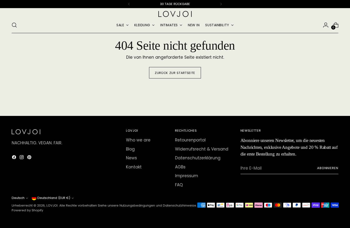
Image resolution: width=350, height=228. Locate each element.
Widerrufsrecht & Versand (201, 149)
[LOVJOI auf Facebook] (14, 158)
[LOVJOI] (175, 14)
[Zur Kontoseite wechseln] (325, 25)
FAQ (179, 185)
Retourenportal (190, 140)
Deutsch (18, 198)
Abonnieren (328, 168)
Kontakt (134, 167)
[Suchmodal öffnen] (14, 25)
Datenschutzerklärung (197, 158)
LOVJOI (52, 205)
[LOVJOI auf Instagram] (22, 158)
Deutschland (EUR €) (53, 198)
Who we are (138, 140)
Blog (130, 149)
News (131, 158)
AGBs (180, 167)
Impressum (186, 176)
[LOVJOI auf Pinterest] (30, 158)
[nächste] (221, 4)
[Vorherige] (129, 4)
